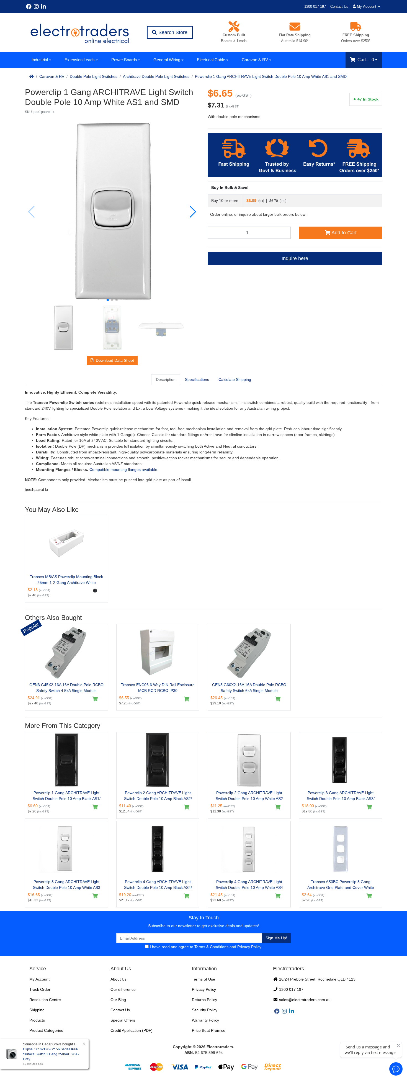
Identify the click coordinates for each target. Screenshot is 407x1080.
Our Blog (118, 999)
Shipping (37, 1010)
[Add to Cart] (95, 699)
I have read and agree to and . (205, 947)
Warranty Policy (205, 1020)
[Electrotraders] (79, 32)
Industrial (40, 59)
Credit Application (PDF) (131, 1030)
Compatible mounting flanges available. (123, 469)
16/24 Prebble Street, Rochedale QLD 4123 (317, 979)
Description (166, 379)
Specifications (197, 379)
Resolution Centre (45, 999)
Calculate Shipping (234, 379)
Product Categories (46, 1030)
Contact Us (339, 6)
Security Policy (204, 1010)
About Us (118, 979)
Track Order (39, 989)
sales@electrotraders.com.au (304, 999)
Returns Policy (204, 999)
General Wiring (166, 59)
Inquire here (295, 258)
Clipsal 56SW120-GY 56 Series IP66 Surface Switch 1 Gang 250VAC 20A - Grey (51, 1054)
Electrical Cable (211, 59)
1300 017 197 (315, 6)
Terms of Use (203, 979)
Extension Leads (80, 59)
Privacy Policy (249, 947)
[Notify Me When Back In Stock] (95, 590)
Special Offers (122, 1020)
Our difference (123, 989)
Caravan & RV (255, 59)
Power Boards (124, 59)
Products (37, 1020)
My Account (39, 979)
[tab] (165, 379)
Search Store (172, 32)
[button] (108, 300)
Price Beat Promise (208, 1030)
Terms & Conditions (211, 947)
